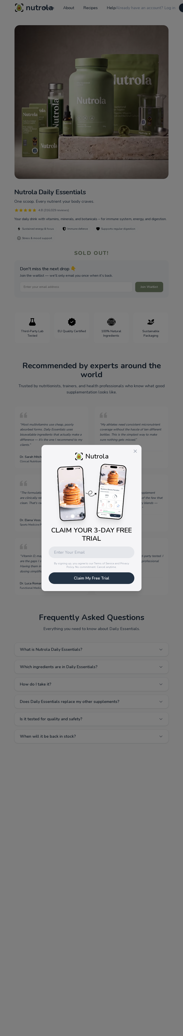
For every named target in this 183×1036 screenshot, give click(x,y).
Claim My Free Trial (91, 578)
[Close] (135, 451)
